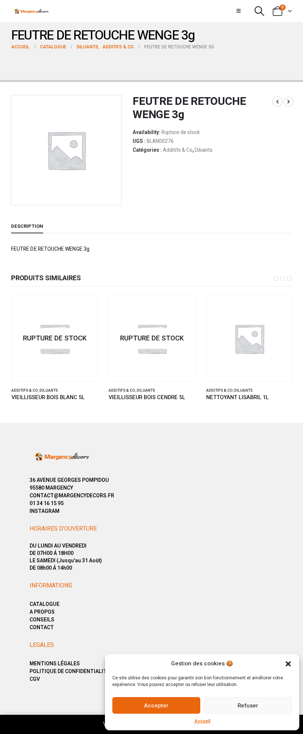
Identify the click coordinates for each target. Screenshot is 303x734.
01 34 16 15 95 (47, 503)
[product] (249, 339)
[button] (288, 663)
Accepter (156, 706)
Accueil (202, 721)
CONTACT (42, 627)
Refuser (248, 706)
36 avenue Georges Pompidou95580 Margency (69, 484)
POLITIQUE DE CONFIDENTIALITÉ (70, 671)
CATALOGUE (44, 604)
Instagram (44, 511)
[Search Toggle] (259, 11)
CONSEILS (42, 620)
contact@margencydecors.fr (72, 496)
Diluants (203, 150)
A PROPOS (42, 612)
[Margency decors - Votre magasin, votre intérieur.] (31, 11)
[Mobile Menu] (238, 11)
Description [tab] (27, 226)
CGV (35, 679)
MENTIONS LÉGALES (55, 664)
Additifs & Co (178, 150)
